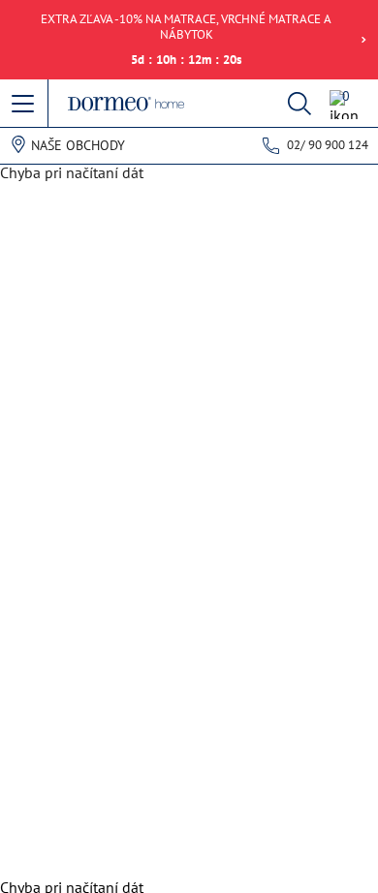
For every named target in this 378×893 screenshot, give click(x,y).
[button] (24, 104)
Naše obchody (78, 145)
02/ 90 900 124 (327, 145)
